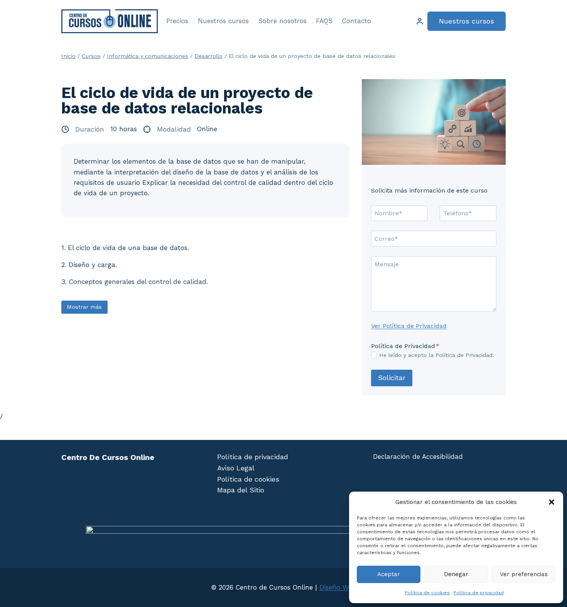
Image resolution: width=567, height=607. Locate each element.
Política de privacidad (479, 592)
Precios (177, 21)
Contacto (356, 21)
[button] (551, 502)
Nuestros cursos (223, 21)
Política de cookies (427, 592)
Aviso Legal (236, 468)
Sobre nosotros (282, 21)
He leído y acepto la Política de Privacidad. (436, 355)
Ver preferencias (524, 574)
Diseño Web (337, 587)
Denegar (456, 574)
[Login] (420, 21)
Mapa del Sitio (240, 490)
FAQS (324, 21)
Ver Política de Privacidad (409, 326)
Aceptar (388, 574)
